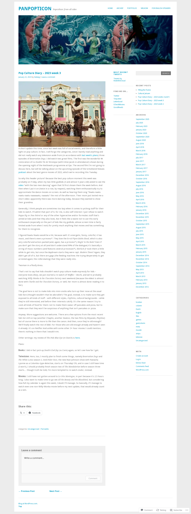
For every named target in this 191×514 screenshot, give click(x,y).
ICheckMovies (119, 104)
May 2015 (140, 238)
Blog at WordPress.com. (28, 504)
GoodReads (118, 107)
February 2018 (141, 154)
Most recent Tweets (121, 73)
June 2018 (140, 144)
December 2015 (142, 213)
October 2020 (141, 133)
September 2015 (142, 224)
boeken (139, 302)
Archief (120, 8)
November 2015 (142, 217)
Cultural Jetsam (144, 93)
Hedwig (37, 77)
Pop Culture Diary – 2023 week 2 (151, 104)
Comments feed (142, 366)
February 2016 (141, 206)
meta (138, 327)
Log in (138, 359)
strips (138, 333)
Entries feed (140, 363)
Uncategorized (33, 429)
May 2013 (140, 269)
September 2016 (142, 182)
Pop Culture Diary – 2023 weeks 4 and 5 (153, 97)
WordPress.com (142, 370)
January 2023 (141, 130)
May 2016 (140, 196)
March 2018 (140, 151)
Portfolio (132, 8)
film (137, 316)
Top (20, 506)
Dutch (138, 309)
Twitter (116, 96)
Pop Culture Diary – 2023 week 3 (151, 100)
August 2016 (141, 185)
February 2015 (141, 248)
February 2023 (141, 126)
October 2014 (141, 262)
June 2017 (140, 161)
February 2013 (141, 280)
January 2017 (141, 172)
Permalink (45, 429)
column (139, 306)
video (20, 185)
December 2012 (142, 287)
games (138, 320)
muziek (139, 330)
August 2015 (141, 228)
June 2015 (140, 234)
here (77, 338)
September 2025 (142, 119)
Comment (93, 478)
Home (110, 8)
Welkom (144, 8)
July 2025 (139, 123)
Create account (142, 356)
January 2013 (141, 283)
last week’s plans (90, 155)
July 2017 (139, 158)
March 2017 (140, 165)
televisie (139, 337)
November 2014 (142, 259)
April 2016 (140, 199)
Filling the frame (144, 90)
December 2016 (142, 175)
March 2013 (140, 276)
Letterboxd (118, 102)
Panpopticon (34, 8)
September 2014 (142, 266)
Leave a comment (48, 77)
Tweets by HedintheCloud (119, 80)
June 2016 (140, 192)
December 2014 (142, 255)
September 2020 (142, 137)
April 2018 (140, 147)
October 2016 (141, 179)
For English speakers (161, 8)
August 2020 (141, 140)
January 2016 (141, 210)
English (138, 313)
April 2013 (140, 273)
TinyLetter (118, 99)
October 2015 (141, 221)
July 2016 (139, 189)
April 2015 (140, 241)
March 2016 (140, 203)
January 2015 (141, 252)
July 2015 (139, 231)
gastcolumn (140, 323)
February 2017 (141, 168)
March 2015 (140, 245)
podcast (22, 172)
